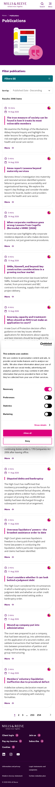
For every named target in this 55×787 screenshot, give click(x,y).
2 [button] (18, 714)
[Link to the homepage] (16, 4)
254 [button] (39, 714)
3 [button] (22, 714)
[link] (3, 754)
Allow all (27, 433)
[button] (4, 715)
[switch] (48, 397)
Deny (27, 441)
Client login (8, 735)
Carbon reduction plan (37, 776)
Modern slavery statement (12, 776)
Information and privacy (11, 766)
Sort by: (5, 90)
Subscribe (34, 741)
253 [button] (32, 714)
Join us (32, 735)
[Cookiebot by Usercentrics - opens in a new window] (40, 344)
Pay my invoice (9, 741)
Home (4, 15)
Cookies (6, 747)
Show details (40, 425)
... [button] (27, 714)
